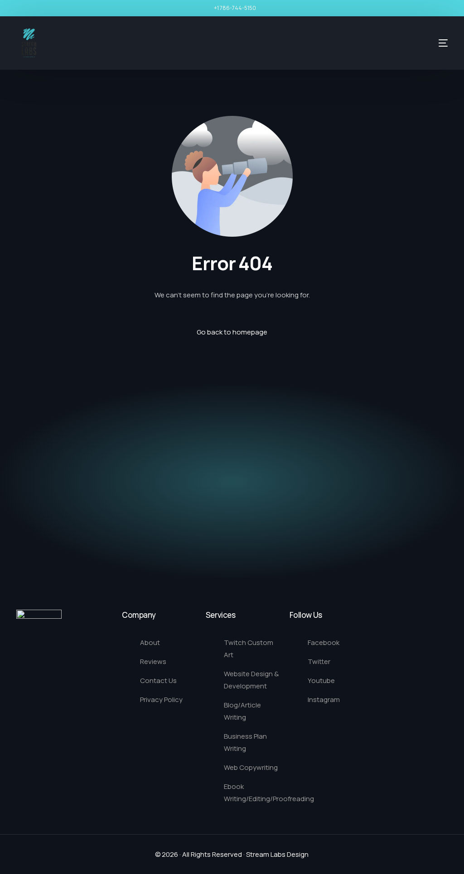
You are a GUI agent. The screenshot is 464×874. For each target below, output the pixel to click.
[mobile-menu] (427, 43)
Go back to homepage (232, 332)
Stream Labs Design (277, 854)
